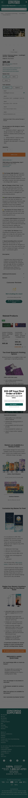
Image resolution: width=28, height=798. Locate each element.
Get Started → (14, 404)
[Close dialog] (24, 388)
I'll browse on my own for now (14, 406)
